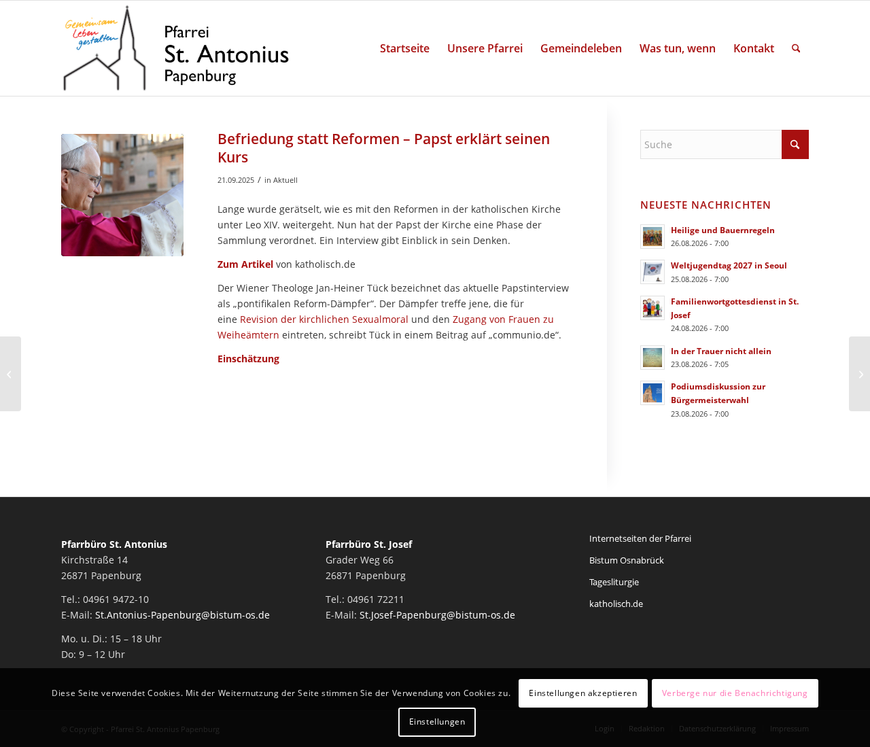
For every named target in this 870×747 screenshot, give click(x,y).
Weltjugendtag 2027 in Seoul (729, 265)
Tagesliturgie (614, 582)
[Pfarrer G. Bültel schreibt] (10, 373)
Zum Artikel (245, 264)
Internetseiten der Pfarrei (640, 538)
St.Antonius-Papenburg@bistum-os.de (182, 614)
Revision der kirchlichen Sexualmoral (324, 319)
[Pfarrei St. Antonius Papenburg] (176, 48)
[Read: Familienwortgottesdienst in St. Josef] (652, 308)
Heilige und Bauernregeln (723, 229)
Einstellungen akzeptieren (583, 693)
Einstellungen (437, 721)
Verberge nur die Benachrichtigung (735, 693)
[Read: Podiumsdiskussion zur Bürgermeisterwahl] (652, 393)
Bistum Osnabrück (626, 560)
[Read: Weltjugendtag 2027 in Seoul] (652, 272)
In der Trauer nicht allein (721, 350)
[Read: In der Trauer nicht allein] (652, 357)
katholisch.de (616, 603)
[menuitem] (404, 48)
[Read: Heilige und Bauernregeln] (652, 236)
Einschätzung (248, 358)
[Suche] (796, 48)
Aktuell (285, 180)
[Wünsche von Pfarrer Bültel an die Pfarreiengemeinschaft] (859, 373)
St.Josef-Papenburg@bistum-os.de (437, 614)
